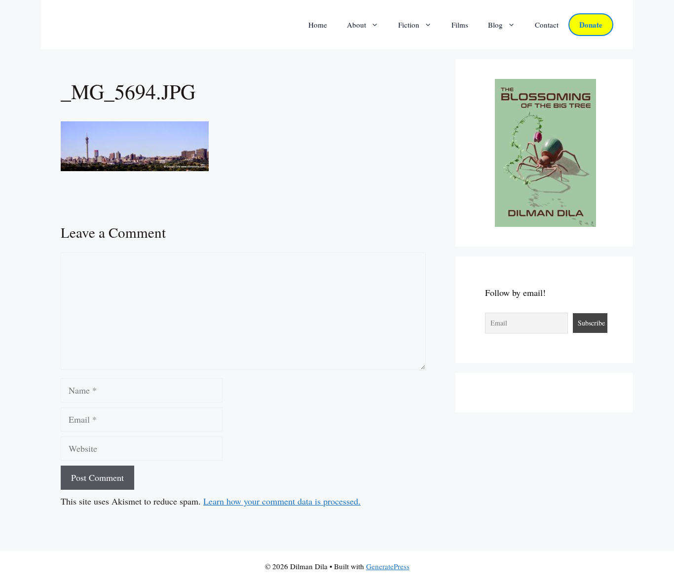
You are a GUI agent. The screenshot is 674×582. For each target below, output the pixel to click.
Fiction (408, 25)
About (356, 25)
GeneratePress (388, 566)
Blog (495, 25)
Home (317, 25)
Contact (547, 25)
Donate (590, 24)
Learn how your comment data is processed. (282, 501)
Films (459, 25)
